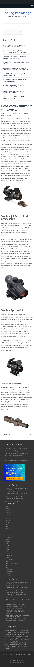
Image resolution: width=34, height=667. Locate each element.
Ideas (7, 549)
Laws (7, 551)
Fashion (8, 535)
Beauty (8, 510)
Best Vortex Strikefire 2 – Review (16, 108)
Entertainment (10, 531)
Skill (7, 565)
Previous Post (5, 434)
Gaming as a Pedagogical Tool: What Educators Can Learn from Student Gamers (15, 86)
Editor (8, 527)
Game (7, 539)
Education (9, 529)
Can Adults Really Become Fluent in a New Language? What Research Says (14, 57)
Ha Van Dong (6, 113)
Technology (9, 571)
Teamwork (9, 569)
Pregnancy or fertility (12, 563)
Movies (8, 553)
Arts (7, 508)
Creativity (9, 521)
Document (9, 525)
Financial (8, 537)
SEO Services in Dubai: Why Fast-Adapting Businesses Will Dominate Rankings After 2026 (15, 68)
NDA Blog (16, 501)
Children (8, 514)
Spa (7, 567)
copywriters (9, 516)
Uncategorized (23, 646)
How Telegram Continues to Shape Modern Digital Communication (14, 80)
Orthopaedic (9, 559)
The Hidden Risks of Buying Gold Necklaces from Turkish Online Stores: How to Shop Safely (16, 51)
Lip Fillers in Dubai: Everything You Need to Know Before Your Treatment (17, 595)
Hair (7, 543)
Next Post (29, 434)
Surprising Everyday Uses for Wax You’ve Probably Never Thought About (14, 45)
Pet (7, 561)
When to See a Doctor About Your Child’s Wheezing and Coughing (14, 91)
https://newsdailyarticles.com (18, 460)
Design (8, 523)
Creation (8, 518)
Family (8, 533)
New (19, 113)
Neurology (9, 555)
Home (7, 547)
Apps (7, 506)
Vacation (8, 575)
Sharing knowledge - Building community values (17, 654)
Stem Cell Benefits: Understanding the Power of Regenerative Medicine (16, 603)
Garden (8, 541)
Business (8, 512)
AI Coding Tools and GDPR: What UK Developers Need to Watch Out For (16, 619)
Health (8, 545)
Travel (8, 573)
